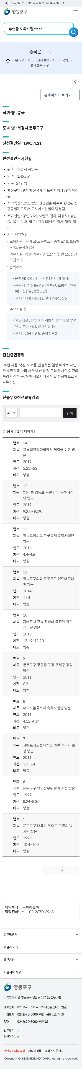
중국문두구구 (39, 65)
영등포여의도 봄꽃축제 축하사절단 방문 (48, 538)
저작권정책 (34, 1051)
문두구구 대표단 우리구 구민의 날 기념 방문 (47, 828)
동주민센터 (10, 934)
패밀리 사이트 (12, 947)
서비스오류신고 (54, 1051)
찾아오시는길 (12, 1036)
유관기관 (9, 960)
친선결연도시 (46, 60)
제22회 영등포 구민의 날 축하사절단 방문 (48, 495)
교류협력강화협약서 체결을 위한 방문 (49, 452)
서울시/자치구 (12, 972)
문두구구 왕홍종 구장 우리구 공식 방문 (47, 667)
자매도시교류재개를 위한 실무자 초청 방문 (49, 748)
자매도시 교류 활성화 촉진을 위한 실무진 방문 (47, 624)
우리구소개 (23, 60)
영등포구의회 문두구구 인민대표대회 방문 (48, 581)
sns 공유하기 (75, 82)
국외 (65, 60)
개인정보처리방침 (14, 1051)
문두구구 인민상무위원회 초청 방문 (49, 788)
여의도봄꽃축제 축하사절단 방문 (47, 707)
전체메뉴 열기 (75, 12)
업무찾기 (9, 1030)
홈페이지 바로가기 (58, 95)
